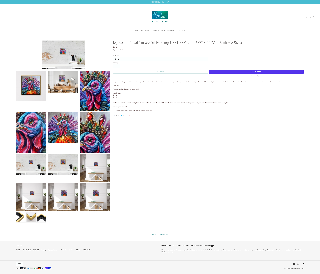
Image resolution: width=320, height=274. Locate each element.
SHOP (71, 250)
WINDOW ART (86, 250)
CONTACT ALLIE (27, 250)
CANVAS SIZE (116, 56)
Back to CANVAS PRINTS (161, 234)
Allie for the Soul (291, 268)
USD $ (19, 264)
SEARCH (18, 250)
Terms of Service (53, 250)
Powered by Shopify (299, 268)
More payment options (256, 76)
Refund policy (63, 250)
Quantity (115, 63)
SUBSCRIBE (36, 250)
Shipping (115, 50)
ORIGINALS (77, 250)
